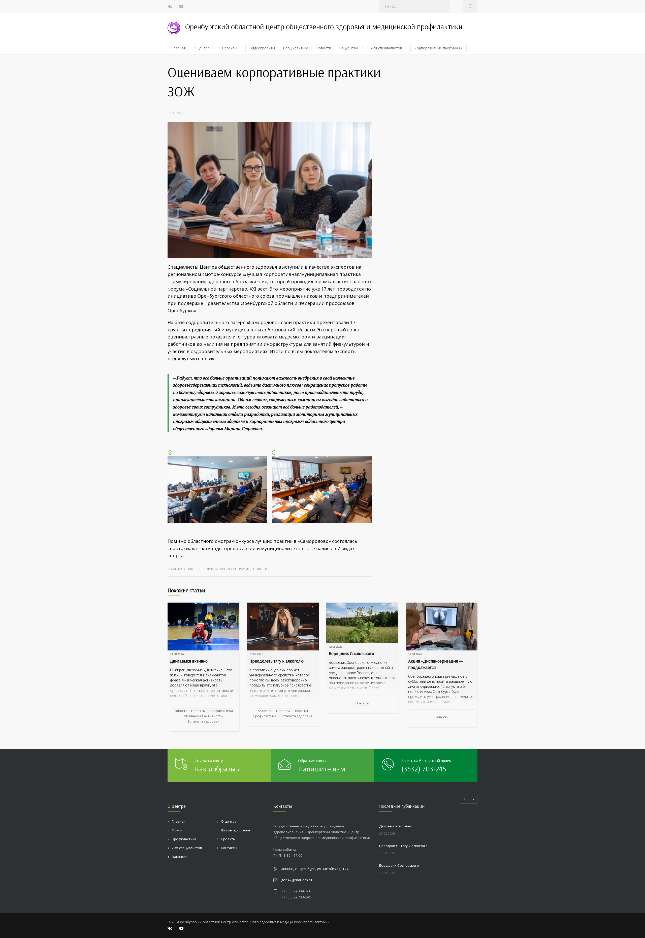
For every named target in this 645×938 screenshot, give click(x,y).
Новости (323, 48)
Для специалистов (386, 48)
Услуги (177, 830)
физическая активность (203, 716)
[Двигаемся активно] (203, 626)
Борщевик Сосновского (351, 653)
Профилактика (295, 48)
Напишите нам (321, 768)
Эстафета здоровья (203, 721)
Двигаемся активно (189, 661)
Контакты (229, 848)
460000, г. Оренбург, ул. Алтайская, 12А (315, 868)
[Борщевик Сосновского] (362, 623)
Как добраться (218, 768)
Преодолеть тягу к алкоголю (276, 661)
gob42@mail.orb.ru (296, 880)
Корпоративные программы (438, 48)
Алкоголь (265, 710)
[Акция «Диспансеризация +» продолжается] (441, 626)
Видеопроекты (262, 48)
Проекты (229, 48)
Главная (179, 48)
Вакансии (179, 856)
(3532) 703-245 (423, 768)
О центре (202, 48)
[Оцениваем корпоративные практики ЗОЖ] (270, 190)
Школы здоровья (235, 830)
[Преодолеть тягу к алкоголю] (283, 626)
